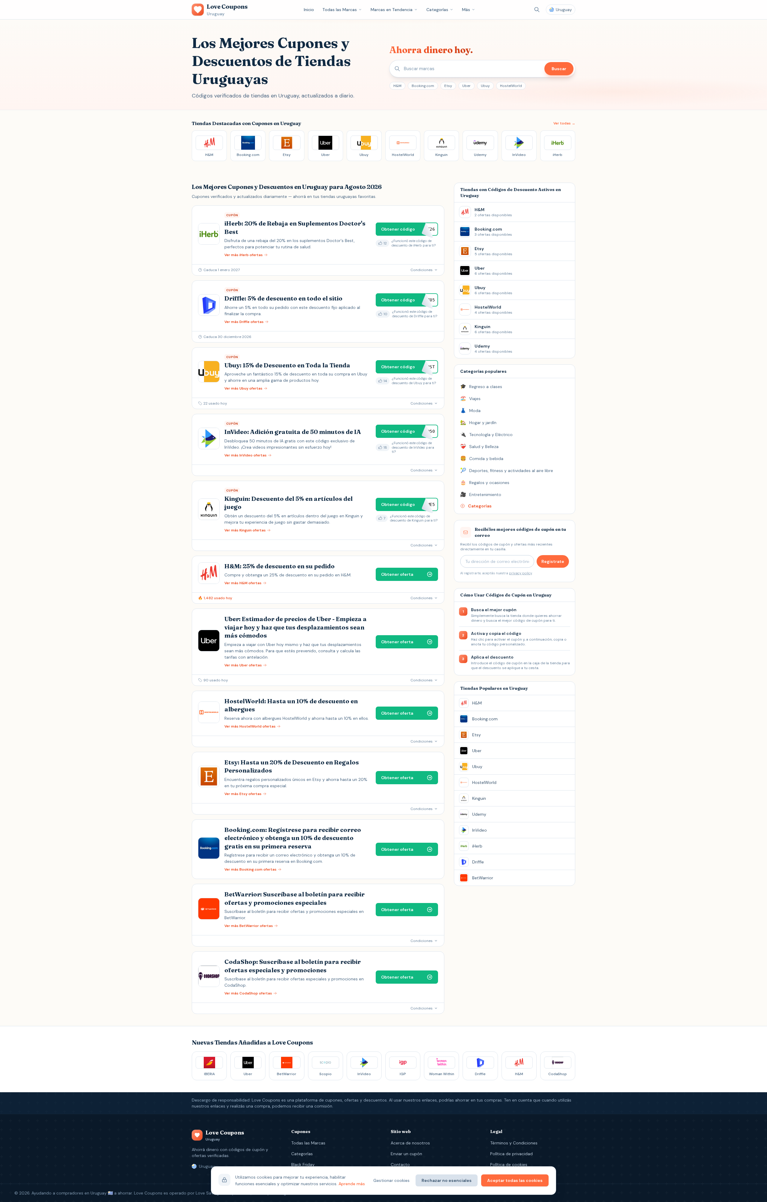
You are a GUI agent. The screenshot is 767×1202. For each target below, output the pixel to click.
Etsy (448, 85)
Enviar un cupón (406, 1153)
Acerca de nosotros (410, 1143)
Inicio (309, 9)
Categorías (437, 9)
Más (466, 9)
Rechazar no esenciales (447, 1180)
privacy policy (520, 573)
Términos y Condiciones (513, 1143)
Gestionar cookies (391, 1180)
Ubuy (485, 85)
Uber (466, 85)
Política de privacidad (511, 1153)
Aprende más (352, 1183)
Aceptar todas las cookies (515, 1180)
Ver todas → (564, 123)
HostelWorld (511, 85)
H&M (397, 85)
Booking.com (423, 85)
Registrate (552, 561)
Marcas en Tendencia (392, 9)
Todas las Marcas (339, 9)
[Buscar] (537, 9)
